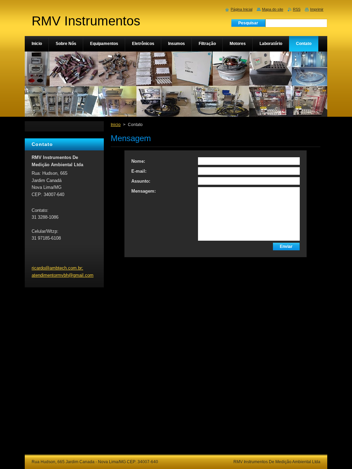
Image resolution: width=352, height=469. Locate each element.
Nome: (138, 161)
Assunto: (140, 181)
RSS (296, 9)
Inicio (116, 125)
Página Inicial (241, 9)
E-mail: (138, 171)
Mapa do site (272, 9)
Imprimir (316, 9)
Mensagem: (143, 191)
